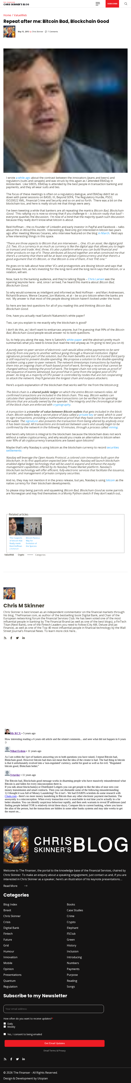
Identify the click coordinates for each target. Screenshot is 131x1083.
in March (103, 233)
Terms (52, 1050)
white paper (74, 340)
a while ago (23, 178)
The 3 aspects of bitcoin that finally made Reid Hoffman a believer (16, 543)
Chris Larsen (96, 279)
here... (73, 631)
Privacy (62, 1050)
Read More (10, 885)
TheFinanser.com (26, 615)
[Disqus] (65, 682)
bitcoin (110, 480)
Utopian (42, 1078)
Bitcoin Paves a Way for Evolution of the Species (33, 542)
